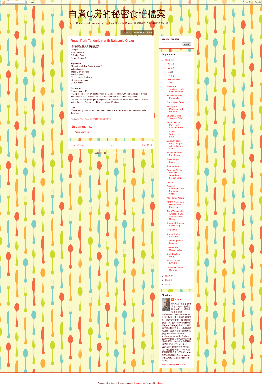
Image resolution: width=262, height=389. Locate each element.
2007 (167, 276)
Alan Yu (178, 299)
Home (112, 145)
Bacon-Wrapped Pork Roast (175, 153)
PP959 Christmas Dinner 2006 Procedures (175, 204)
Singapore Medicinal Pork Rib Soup (175, 109)
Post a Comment (81, 132)
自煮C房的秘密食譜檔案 (117, 14)
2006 (167, 60)
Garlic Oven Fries (175, 102)
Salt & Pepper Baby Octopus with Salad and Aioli (175, 145)
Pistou (170, 182)
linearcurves (139, 383)
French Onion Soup (173, 80)
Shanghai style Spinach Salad (175, 117)
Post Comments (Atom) (117, 153)
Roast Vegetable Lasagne (175, 241)
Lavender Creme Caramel (175, 268)
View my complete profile (174, 364)
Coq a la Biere (174, 229)
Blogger (160, 383)
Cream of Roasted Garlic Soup (176, 224)
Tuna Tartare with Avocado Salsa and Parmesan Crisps (175, 215)
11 (169, 72)
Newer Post (77, 145)
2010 (167, 284)
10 (169, 68)
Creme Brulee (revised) (173, 235)
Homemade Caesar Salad (174, 248)
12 (169, 76)
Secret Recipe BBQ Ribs (173, 261)
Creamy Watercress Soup (173, 134)
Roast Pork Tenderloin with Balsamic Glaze (175, 89)
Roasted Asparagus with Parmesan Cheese (175, 190)
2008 (167, 280)
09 (169, 64)
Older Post (146, 145)
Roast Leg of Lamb (173, 160)
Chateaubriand (174, 166)
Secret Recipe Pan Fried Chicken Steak (175, 125)
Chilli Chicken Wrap (173, 255)
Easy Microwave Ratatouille (175, 96)
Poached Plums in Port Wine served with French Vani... (175, 174)
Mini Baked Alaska (175, 198)
